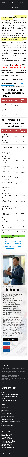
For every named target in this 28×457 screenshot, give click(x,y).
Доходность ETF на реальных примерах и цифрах (14, 243)
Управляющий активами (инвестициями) (10, 421)
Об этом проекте (5, 391)
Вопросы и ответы (5, 437)
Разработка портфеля (6, 413)
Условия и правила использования (9, 395)
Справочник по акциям (6, 434)
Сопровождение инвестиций (8, 412)
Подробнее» (4, 382)
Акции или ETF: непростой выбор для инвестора (15, 247)
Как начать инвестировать (7, 448)
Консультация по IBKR (6, 409)
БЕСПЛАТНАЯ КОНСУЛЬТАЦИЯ (10, 339)
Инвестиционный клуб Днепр (8, 401)
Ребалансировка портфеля (7, 415)
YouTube (6, 347)
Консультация (4, 407)
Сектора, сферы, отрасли (7, 444)
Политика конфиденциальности (9, 396)
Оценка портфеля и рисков (7, 416)
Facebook (6, 350)
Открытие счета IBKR (6, 410)
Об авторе (3, 392)
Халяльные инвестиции (7, 419)
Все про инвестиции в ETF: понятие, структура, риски (13, 240)
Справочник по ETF (5, 436)
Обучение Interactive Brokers (8, 425)
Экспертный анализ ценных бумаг (9, 418)
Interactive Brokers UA (6, 439)
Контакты (3, 398)
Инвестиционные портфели (8, 441)
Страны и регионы (5, 445)
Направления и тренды (7, 442)
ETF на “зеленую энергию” (12, 84)
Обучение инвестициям (6, 424)
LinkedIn (6, 343)
